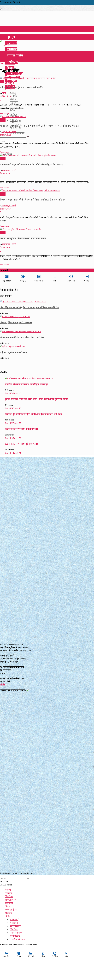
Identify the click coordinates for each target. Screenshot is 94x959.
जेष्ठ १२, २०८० (5, 247)
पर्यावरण (9, 903)
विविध (8, 89)
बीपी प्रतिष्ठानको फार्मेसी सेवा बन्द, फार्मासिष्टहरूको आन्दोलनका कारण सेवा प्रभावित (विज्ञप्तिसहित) (39, 126)
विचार (7, 906)
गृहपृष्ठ (11, 37)
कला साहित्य (15, 74)
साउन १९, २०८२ (5, 135)
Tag (7, 63)
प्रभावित (11, 63)
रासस (4, 93)
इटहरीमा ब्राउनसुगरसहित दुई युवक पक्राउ (21, 444)
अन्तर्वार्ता (13, 93)
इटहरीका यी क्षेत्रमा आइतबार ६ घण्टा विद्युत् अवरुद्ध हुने (26, 384)
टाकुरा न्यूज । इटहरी (9, 131)
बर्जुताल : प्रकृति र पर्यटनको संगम (13, 352)
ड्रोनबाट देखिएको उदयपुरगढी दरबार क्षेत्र (16, 323)
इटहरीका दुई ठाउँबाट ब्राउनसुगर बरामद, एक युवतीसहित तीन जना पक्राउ (33, 414)
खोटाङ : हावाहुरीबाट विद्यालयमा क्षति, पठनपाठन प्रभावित (23, 238)
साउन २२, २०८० (5, 209)
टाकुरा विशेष (15, 55)
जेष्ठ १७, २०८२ (5, 173)
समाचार (12, 43)
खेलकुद (12, 80)
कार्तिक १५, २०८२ (6, 96)
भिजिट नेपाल (16, 932)
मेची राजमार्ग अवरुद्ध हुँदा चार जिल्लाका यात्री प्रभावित (21, 87)
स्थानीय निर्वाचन (15, 128)
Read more (4, 113)
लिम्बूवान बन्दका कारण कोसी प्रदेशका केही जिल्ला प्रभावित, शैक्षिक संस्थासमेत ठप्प (33, 200)
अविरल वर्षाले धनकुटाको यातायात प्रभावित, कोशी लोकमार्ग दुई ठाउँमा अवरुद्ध (31, 164)
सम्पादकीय (14, 122)
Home (2, 63)
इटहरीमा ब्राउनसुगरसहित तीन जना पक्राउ (21, 429)
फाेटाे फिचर (15, 926)
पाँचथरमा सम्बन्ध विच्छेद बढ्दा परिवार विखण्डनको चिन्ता (22, 337)
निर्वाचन (12, 49)
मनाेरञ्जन (13, 98)
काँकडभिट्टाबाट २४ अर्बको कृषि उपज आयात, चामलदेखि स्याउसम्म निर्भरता (29, 308)
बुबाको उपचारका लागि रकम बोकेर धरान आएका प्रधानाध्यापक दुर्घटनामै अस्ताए (36, 399)
